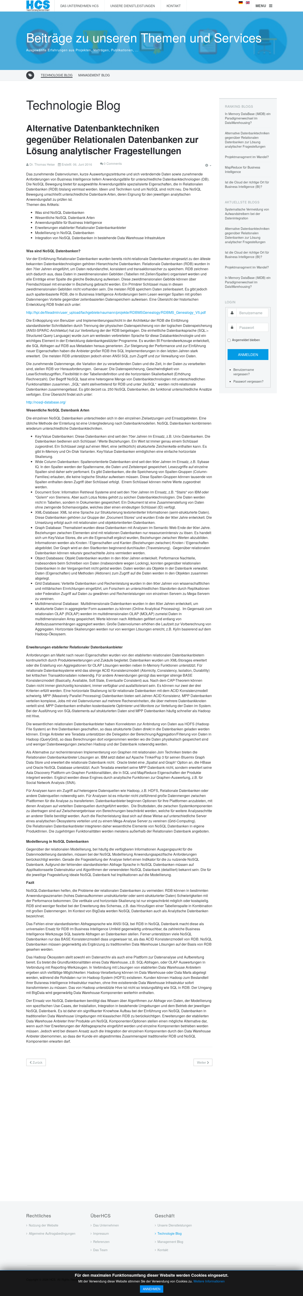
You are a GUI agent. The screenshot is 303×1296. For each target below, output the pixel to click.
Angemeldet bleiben (246, 340)
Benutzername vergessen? (243, 371)
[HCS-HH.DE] (38, 6)
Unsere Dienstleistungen (132, 6)
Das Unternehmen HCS (79, 6)
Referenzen (101, 1241)
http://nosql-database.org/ (46, 402)
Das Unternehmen (106, 1225)
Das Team (100, 1250)
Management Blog (94, 75)
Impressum (101, 1233)
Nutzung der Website (43, 1225)
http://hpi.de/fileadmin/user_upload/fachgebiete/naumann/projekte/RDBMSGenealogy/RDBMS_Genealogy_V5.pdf (116, 312)
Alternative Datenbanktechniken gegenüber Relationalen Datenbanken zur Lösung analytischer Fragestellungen (112, 139)
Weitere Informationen (209, 1281)
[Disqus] (119, 1127)
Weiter (202, 1062)
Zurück (37, 1062)
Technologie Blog (57, 75)
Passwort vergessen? (248, 381)
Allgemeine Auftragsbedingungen (52, 1233)
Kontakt (174, 6)
